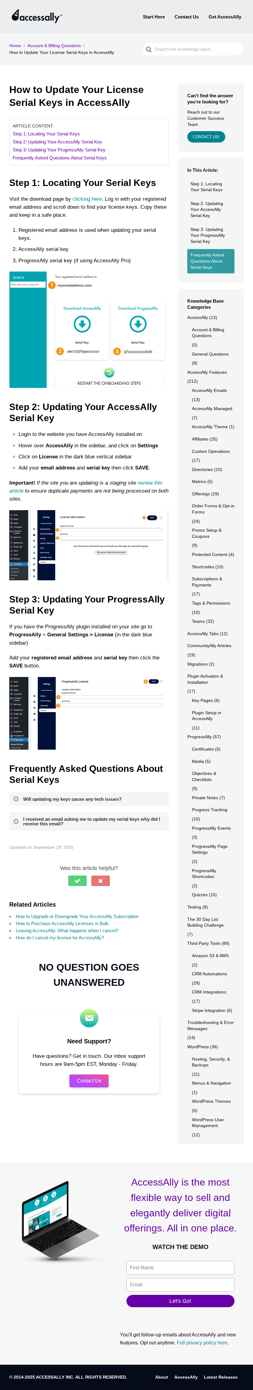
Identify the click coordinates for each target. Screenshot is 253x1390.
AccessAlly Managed (212, 408)
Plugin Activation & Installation (205, 679)
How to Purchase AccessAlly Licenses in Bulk (62, 923)
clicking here (87, 199)
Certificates (203, 749)
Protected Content (209, 554)
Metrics (199, 481)
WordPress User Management (208, 1122)
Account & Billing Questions (208, 332)
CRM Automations (209, 973)
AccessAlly (197, 317)
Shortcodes (203, 566)
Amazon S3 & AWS (210, 955)
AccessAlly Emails (209, 390)
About (161, 1377)
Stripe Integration (209, 1010)
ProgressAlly (199, 736)
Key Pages (202, 700)
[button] (77, 881)
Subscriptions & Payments (207, 581)
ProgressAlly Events (211, 828)
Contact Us (187, 16)
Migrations (197, 664)
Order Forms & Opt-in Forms (213, 508)
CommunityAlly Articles (209, 645)
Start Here (154, 16)
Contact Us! (206, 137)
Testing (194, 907)
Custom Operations (211, 451)
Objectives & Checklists (204, 776)
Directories (202, 469)
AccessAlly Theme (210, 426)
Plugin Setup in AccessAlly (206, 715)
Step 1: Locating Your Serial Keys (46, 133)
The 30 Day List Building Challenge (205, 922)
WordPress (198, 1046)
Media (198, 761)
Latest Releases (221, 1377)
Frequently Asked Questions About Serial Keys (60, 157)
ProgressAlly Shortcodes (204, 873)
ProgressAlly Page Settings (210, 849)
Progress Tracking (209, 809)
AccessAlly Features (207, 372)
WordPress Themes (211, 1101)
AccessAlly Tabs (202, 633)
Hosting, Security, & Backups (211, 1062)
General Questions (210, 354)
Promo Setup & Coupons (207, 533)
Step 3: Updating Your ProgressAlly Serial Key (59, 149)
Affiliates (200, 439)
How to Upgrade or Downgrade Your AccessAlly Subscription (77, 916)
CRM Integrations (209, 991)
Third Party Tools (203, 943)
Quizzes (200, 894)
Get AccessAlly (225, 16)
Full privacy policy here (202, 1342)
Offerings (201, 493)
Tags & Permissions (211, 603)
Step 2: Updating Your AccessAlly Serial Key (57, 141)
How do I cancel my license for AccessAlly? (60, 937)
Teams (198, 621)
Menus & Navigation (211, 1083)
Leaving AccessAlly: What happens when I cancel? (67, 930)
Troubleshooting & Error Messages (210, 1025)
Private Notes (205, 797)
